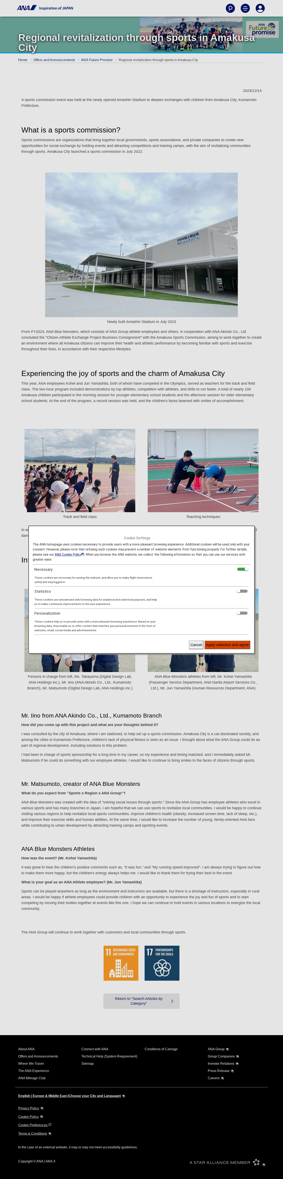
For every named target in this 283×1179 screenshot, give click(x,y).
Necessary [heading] (43, 569)
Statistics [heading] (42, 591)
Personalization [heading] (47, 613)
